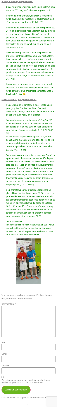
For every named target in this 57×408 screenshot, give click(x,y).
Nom (4, 342)
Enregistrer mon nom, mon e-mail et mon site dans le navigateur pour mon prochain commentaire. (26, 381)
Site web (5, 366)
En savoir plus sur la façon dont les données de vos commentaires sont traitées (27, 400)
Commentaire (9, 304)
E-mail (4, 354)
